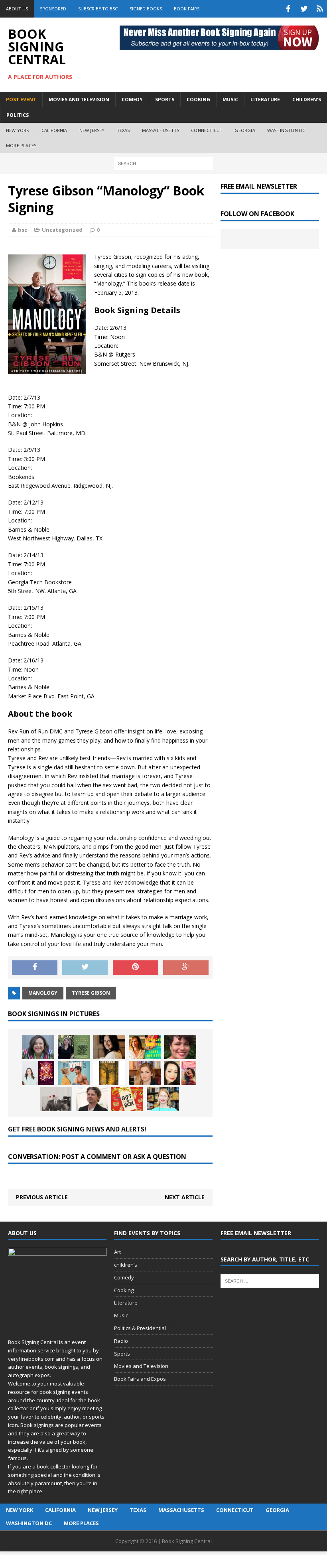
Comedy (124, 1277)
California (54, 130)
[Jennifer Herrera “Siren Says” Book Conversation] (145, 1073)
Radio (121, 1340)
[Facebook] (288, 9)
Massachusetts (160, 130)
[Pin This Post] (135, 967)
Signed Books (146, 9)
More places (21, 145)
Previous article (42, 1197)
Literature (126, 1302)
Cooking (124, 1290)
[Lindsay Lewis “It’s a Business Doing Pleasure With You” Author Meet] (74, 1073)
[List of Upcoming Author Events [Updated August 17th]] (38, 1047)
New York (18, 130)
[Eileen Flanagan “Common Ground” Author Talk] (74, 1047)
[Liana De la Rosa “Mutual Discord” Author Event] (180, 1073)
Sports (122, 1353)
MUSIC (230, 99)
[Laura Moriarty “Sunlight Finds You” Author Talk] (145, 1047)
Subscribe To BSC (98, 9)
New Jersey (92, 130)
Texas (123, 130)
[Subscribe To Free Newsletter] (320, 9)
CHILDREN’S (306, 99)
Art (117, 1251)
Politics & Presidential (140, 1328)
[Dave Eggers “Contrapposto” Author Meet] (92, 1099)
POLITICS (17, 115)
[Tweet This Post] (85, 967)
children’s (125, 1264)
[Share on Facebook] (34, 967)
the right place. (25, 1491)
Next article (185, 1197)
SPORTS (164, 99)
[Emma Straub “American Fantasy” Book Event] (163, 1099)
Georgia (244, 130)
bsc (22, 229)
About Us (17, 9)
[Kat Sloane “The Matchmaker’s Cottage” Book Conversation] (109, 1047)
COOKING (198, 99)
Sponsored (53, 9)
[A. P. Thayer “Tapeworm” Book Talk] (109, 1073)
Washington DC (286, 130)
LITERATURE (265, 99)
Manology (42, 992)
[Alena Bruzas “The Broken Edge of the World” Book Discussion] (38, 1073)
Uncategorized (62, 229)
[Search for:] (163, 163)
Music (121, 1315)
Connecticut (207, 130)
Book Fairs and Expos (140, 1378)
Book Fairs (186, 9)
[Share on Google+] (186, 967)
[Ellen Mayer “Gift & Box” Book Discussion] (127, 1099)
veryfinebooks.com (31, 1358)
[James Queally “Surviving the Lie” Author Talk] (56, 1099)
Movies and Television (79, 99)
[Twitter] (304, 9)
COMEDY (132, 99)
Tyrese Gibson (91, 992)
